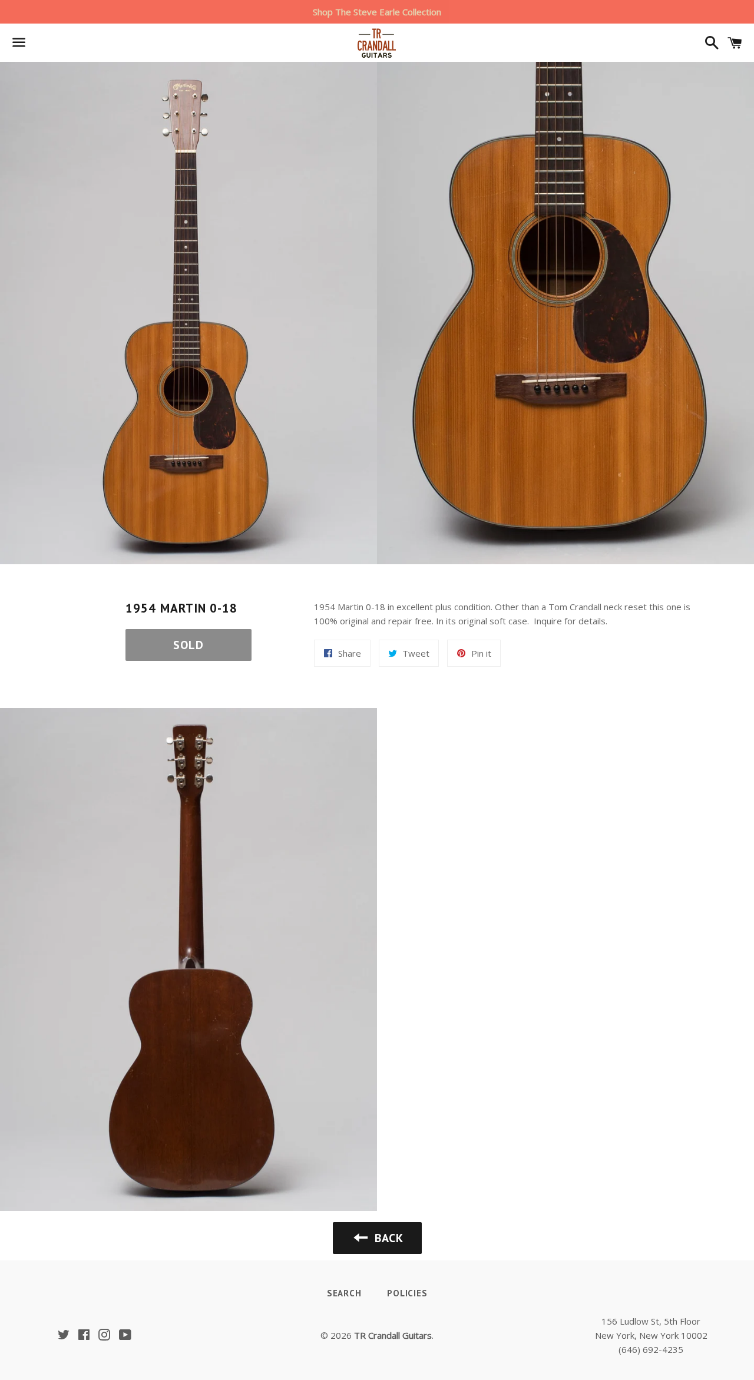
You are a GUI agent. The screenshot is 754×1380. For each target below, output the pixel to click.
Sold (188, 645)
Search (344, 1293)
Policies (407, 1293)
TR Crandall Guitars (393, 1335)
